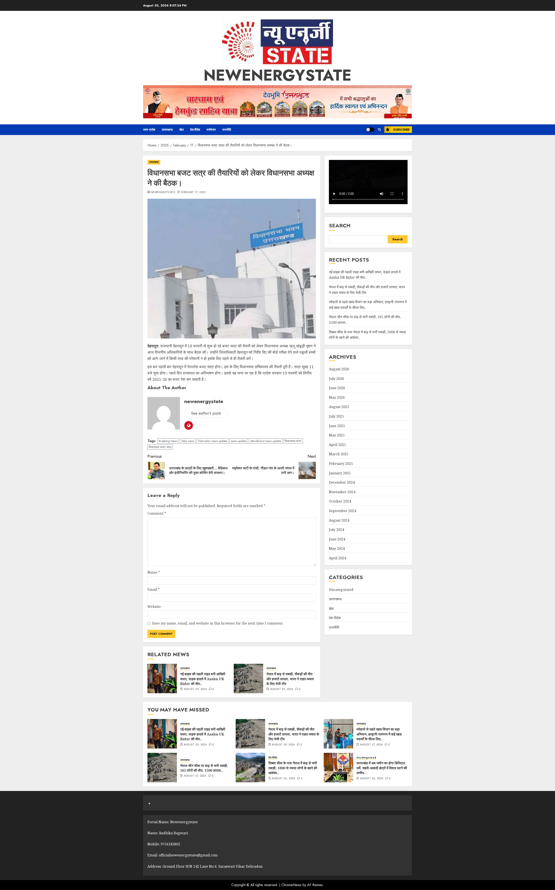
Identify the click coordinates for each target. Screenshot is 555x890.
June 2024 (337, 539)
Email (153, 589)
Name (153, 572)
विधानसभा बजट (293, 441)
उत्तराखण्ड (167, 129)
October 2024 (340, 501)
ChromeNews (291, 884)
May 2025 (337, 435)
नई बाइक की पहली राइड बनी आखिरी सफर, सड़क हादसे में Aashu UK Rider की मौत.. (202, 679)
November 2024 (342, 492)
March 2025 (338, 454)
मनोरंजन (211, 129)
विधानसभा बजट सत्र (160, 447)
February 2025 (341, 463)
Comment (156, 513)
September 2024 (342, 510)
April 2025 (337, 444)
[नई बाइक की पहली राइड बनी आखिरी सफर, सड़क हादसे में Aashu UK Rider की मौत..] (162, 678)
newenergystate (277, 75)
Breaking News (168, 441)
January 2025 (340, 473)
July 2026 (336, 378)
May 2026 (337, 397)
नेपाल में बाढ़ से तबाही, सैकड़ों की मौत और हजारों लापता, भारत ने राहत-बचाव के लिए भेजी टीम (290, 679)
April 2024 (337, 558)
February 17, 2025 (193, 192)
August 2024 (339, 520)
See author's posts (206, 413)
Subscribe (401, 129)
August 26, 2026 (283, 778)
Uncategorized (341, 589)
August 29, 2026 (195, 689)
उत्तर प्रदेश (149, 129)
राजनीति (226, 129)
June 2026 (337, 388)
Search (340, 225)
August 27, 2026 (371, 745)
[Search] (379, 129)
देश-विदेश (195, 129)
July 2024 (336, 529)
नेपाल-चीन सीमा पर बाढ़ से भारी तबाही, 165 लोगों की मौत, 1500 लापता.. (204, 768)
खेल (181, 129)
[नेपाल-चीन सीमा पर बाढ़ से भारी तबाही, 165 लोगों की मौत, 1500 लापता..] (162, 767)
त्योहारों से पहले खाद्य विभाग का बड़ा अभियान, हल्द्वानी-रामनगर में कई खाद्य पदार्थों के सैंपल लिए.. (379, 734)
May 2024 (337, 548)
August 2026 (339, 369)
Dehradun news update (212, 441)
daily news (187, 441)
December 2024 (342, 482)
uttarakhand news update (265, 441)
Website (154, 606)
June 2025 (337, 425)
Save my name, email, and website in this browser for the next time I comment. (217, 623)
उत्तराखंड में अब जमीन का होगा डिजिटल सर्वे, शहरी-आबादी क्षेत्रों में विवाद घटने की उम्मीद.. (381, 768)
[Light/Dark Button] (370, 129)
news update (238, 441)
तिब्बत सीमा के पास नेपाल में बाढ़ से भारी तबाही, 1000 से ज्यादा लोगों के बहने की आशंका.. (292, 768)
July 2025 (336, 416)
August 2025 (339, 407)
